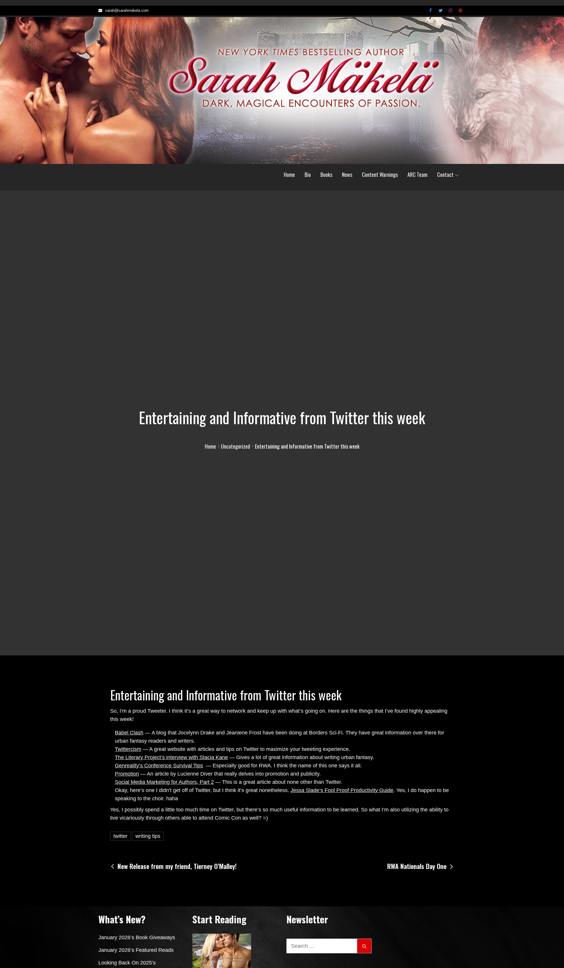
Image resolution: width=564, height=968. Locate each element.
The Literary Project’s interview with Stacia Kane (171, 757)
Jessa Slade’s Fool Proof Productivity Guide (342, 790)
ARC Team (417, 174)
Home (289, 174)
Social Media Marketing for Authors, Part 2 (164, 782)
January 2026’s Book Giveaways (136, 937)
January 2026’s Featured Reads (136, 950)
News (347, 174)
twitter (120, 836)
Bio (308, 174)
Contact (445, 174)
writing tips (147, 836)
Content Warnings (380, 174)
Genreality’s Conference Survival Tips (159, 766)
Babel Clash (129, 733)
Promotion (127, 774)
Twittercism (128, 749)
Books (326, 174)
